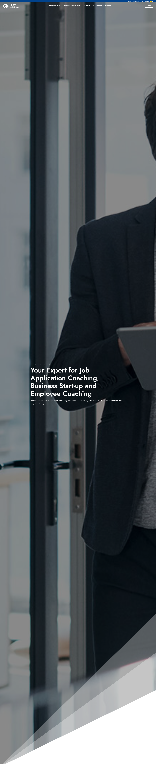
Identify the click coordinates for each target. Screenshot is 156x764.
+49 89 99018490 (144, 1)
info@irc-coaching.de (133, 1)
